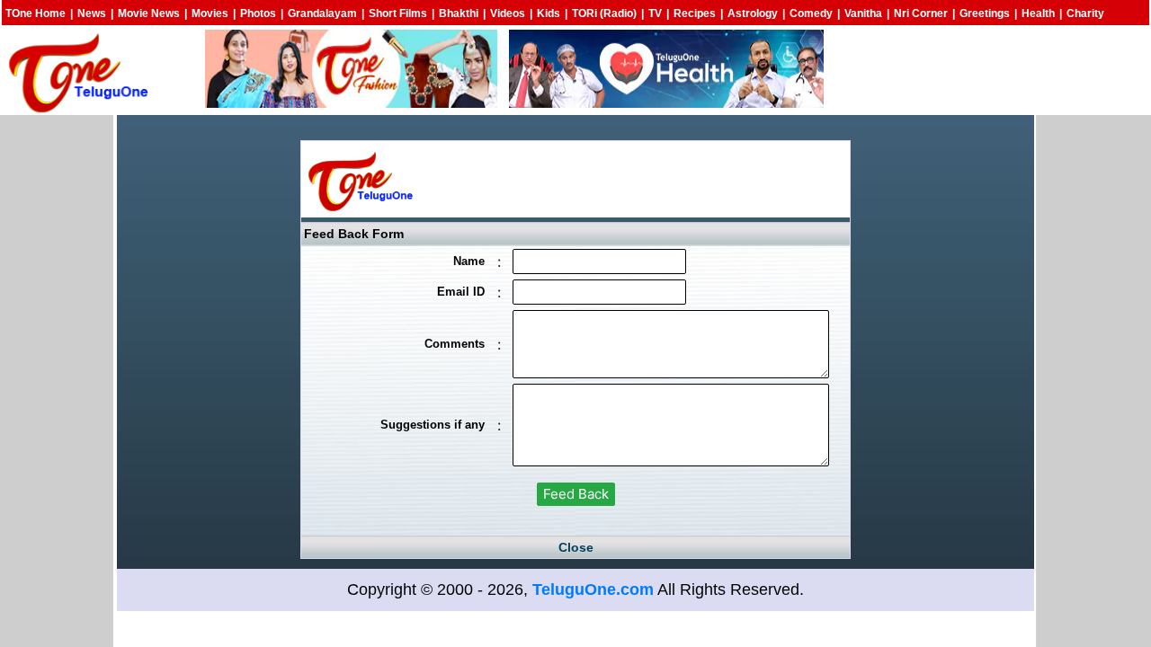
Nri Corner (921, 13)
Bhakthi (458, 13)
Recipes (695, 13)
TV (655, 13)
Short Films (398, 13)
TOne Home (35, 13)
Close (575, 547)
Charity (1085, 13)
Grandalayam (322, 13)
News (91, 13)
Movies (210, 13)
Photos (258, 13)
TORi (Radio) (604, 13)
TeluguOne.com (593, 589)
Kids (548, 13)
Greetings (984, 13)
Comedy (811, 13)
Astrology (752, 13)
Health (1038, 13)
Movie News (149, 13)
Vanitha (863, 13)
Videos (507, 13)
